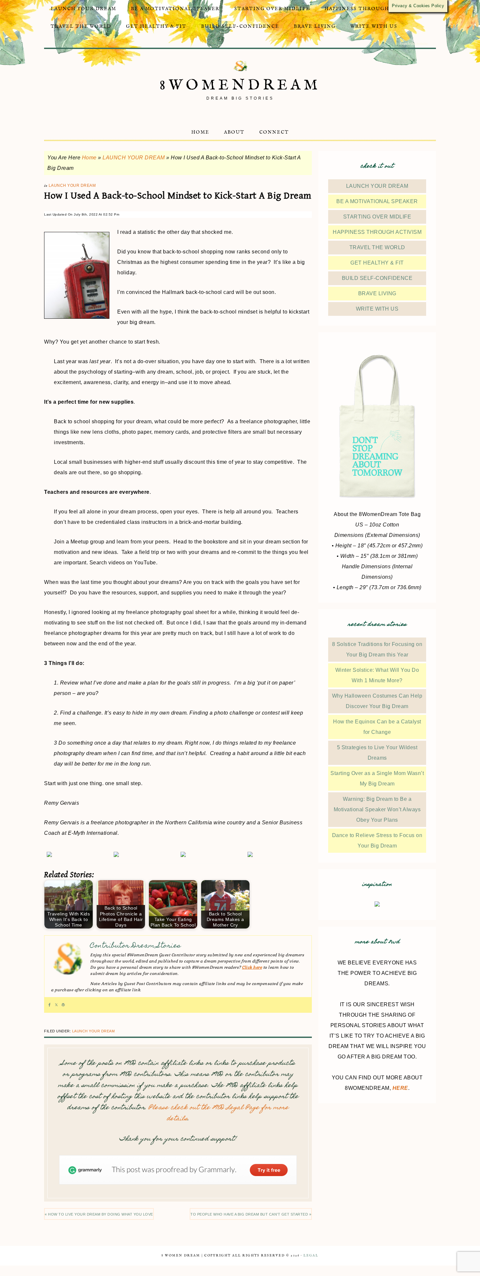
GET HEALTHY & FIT (377, 263)
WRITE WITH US (377, 309)
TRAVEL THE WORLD (377, 247)
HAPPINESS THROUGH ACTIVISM (377, 232)
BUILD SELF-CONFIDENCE (377, 278)
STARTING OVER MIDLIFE (377, 216)
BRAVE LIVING (377, 293)
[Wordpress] (63, 1005)
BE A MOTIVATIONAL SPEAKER (377, 201)
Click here (252, 967)
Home (89, 157)
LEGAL (310, 1255)
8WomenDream (240, 85)
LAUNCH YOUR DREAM (134, 157)
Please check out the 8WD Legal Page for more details (219, 1113)
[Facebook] (49, 1005)
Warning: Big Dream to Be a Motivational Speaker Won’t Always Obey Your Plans (377, 809)
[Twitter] (56, 1005)
